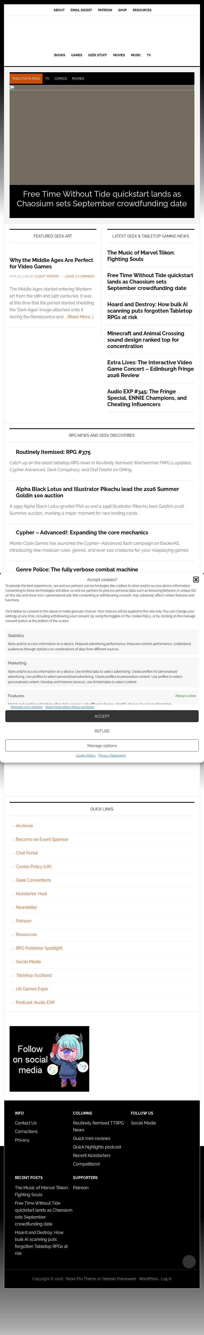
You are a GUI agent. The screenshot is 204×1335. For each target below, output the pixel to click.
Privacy (22, 1140)
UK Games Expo (32, 988)
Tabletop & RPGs (26, 78)
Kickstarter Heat (31, 893)
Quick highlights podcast (97, 1147)
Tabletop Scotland (34, 975)
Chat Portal (27, 853)
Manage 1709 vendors (27, 707)
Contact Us (26, 1123)
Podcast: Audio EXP (35, 1002)
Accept (102, 716)
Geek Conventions (33, 880)
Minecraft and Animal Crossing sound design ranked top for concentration (145, 339)
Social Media (28, 961)
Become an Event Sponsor (42, 839)
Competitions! (86, 1164)
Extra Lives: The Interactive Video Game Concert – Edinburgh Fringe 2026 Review (150, 368)
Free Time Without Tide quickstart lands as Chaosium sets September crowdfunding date (102, 198)
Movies (78, 78)
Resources (26, 934)
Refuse (102, 730)
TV (47, 78)
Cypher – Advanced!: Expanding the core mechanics (82, 532)
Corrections (26, 1131)
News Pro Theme (81, 1279)
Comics (60, 78)
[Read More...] (80, 316)
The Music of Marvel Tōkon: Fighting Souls (141, 255)
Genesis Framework (119, 1279)
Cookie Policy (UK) (34, 866)
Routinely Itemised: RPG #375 (53, 452)
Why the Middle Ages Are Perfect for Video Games (51, 263)
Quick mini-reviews (91, 1138)
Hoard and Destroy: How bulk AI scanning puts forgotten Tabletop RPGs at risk (149, 310)
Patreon (23, 920)
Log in (166, 1279)
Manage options (102, 745)
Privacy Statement (112, 755)
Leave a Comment (80, 276)
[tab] (26, 78)
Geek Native (101, 33)
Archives (24, 825)
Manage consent (189, 1261)
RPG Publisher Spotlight (39, 948)
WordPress (148, 1279)
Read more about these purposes (69, 707)
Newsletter (26, 907)
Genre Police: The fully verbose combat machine (77, 569)
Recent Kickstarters (92, 1155)
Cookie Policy (86, 755)
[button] (196, 579)
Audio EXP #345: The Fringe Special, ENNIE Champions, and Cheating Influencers (147, 398)
